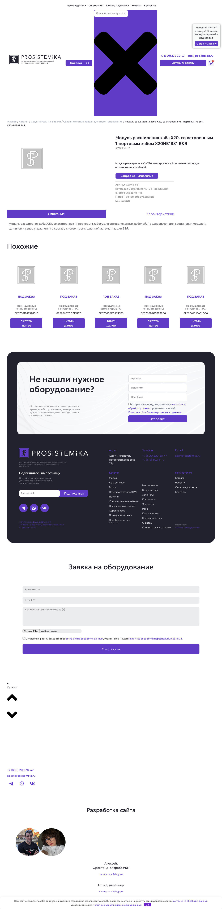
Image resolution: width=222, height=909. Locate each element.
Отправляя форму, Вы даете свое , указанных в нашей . (157, 408)
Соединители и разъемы (156, 527)
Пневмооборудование (122, 506)
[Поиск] (99, 113)
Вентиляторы (150, 485)
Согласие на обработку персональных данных (41, 524)
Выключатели (150, 490)
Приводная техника (120, 515)
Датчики (114, 496)
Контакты (150, 5)
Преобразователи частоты (119, 521)
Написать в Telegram (111, 874)
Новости (136, 5)
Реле (145, 508)
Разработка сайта (27, 527)
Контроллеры (117, 482)
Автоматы (148, 494)
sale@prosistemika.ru (200, 55)
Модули (113, 477)
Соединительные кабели (46, 121)
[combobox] (111, 13)
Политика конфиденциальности (35, 521)
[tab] (56, 214)
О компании (96, 5)
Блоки (112, 487)
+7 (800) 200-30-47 (172, 55)
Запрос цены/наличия (137, 176)
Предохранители (152, 518)
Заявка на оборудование (187, 527)
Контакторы (149, 499)
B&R (127, 200)
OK (147, 904)
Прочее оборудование (138, 196)
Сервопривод (117, 510)
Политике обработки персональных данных (154, 412)
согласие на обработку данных (84, 638)
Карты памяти (150, 513)
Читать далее (26, 323)
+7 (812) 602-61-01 (153, 459)
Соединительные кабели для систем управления (92, 121)
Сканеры (147, 522)
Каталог (23, 121)
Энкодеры (148, 504)
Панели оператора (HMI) (123, 491)
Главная (11, 121)
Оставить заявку (206, 43)
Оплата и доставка (117, 5)
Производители (76, 5)
